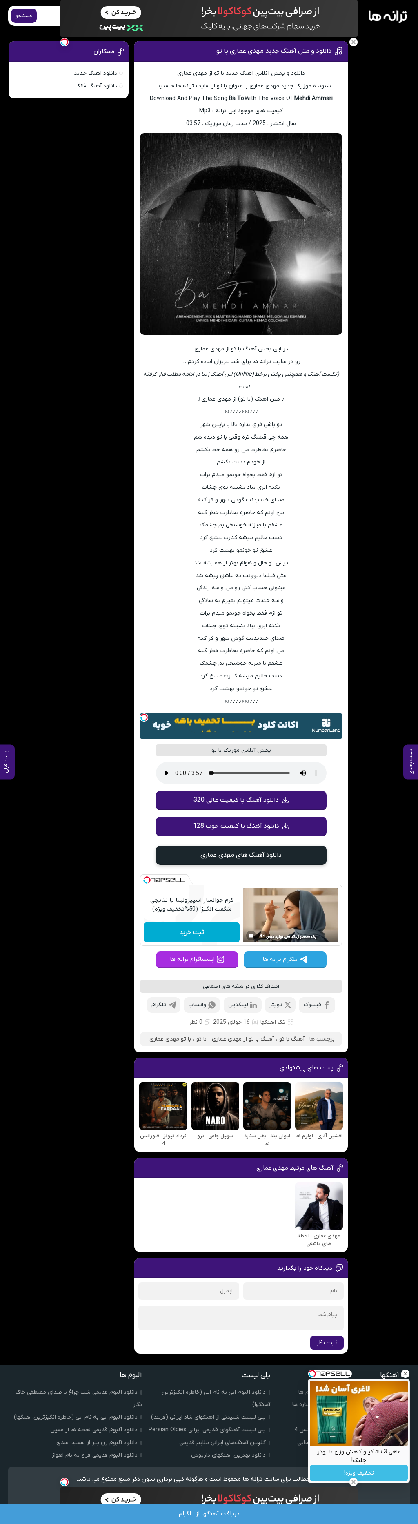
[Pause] (251, 935)
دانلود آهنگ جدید (95, 73)
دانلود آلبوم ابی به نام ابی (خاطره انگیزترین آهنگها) (76, 1417)
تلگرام (158, 1005)
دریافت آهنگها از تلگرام (209, 1514)
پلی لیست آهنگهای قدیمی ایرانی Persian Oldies (207, 1430)
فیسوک (312, 1005)
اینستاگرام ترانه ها (192, 959)
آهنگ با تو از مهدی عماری (243, 1039)
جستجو (24, 15)
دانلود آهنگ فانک (96, 86)
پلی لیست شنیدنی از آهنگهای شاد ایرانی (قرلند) (208, 1417)
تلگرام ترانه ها (280, 959)
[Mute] (262, 935)
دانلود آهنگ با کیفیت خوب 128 (236, 826)
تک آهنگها (272, 1022)
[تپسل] (144, 717)
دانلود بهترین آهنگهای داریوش (228, 1455)
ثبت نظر (327, 1343)
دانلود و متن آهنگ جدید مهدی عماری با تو (273, 51)
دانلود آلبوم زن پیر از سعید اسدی (97, 1442)
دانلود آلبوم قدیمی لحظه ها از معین (94, 1430)
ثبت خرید (191, 932)
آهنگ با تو (292, 1039)
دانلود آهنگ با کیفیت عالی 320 (236, 800)
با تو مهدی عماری (170, 1039)
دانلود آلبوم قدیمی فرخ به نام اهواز (95, 1455)
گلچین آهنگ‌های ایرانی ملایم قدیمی (222, 1442)
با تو (201, 1039)
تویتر (275, 1005)
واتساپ (197, 1005)
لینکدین (238, 1005)
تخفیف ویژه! (359, 1473)
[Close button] (405, 1374)
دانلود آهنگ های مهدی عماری (241, 855)
